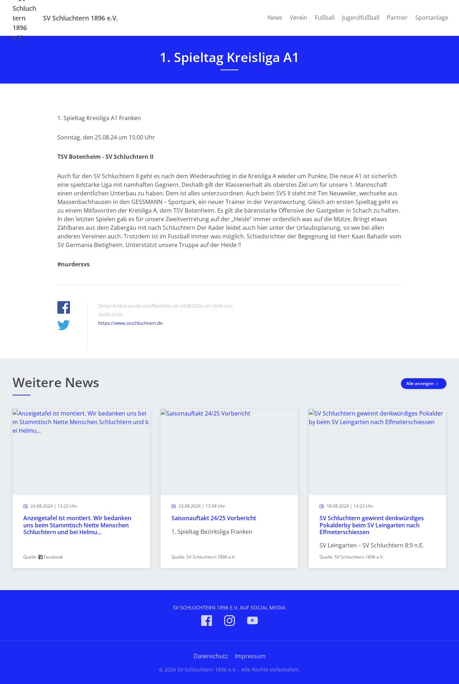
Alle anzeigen (420, 383)
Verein (298, 18)
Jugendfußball (360, 18)
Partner (397, 18)
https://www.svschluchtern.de (130, 323)
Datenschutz (211, 656)
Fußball (325, 18)
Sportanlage (431, 18)
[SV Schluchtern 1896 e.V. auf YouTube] (252, 621)
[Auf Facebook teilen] (63, 308)
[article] (81, 489)
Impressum (250, 656)
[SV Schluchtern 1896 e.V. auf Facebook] (206, 621)
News (275, 18)
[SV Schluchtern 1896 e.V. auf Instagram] (229, 621)
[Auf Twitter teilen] (63, 326)
